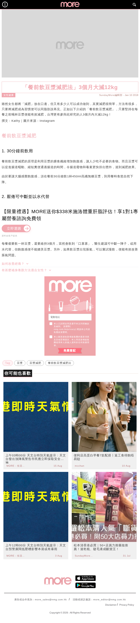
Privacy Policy (126, 604)
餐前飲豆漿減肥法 (59, 363)
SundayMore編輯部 (110, 95)
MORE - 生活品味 (16, 465)
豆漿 (20, 363)
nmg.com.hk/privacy (64, 329)
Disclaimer (110, 604)
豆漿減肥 (35, 363)
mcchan (79, 465)
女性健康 (8, 95)
